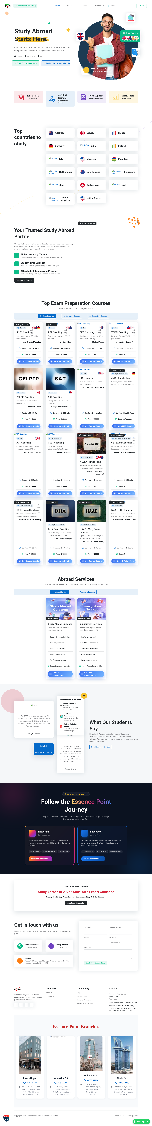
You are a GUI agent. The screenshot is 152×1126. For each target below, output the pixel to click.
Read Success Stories (100, 747)
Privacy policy (133, 1116)
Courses (69, 6)
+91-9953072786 (30, 947)
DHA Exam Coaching (58, 529)
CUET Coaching (56, 443)
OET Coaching (87, 332)
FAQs (112, 6)
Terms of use (119, 1116)
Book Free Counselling (27, 63)
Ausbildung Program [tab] (87, 592)
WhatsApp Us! (142, 1121)
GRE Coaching (87, 378)
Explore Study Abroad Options (59, 63)
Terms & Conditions (84, 1000)
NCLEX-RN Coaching (90, 462)
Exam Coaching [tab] (48, 316)
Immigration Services (91, 624)
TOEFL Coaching (119, 332)
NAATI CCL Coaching (122, 510)
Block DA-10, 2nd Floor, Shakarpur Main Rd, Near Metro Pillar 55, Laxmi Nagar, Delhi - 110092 (122, 1008)
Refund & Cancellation (85, 1003)
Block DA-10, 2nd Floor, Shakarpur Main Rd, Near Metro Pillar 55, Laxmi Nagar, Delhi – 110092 (46, 962)
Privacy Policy (82, 996)
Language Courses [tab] (73, 316)
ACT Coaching (23, 443)
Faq (78, 993)
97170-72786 (61, 1083)
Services (84, 6)
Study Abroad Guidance (60, 624)
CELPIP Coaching (25, 397)
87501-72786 (31, 1083)
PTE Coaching (55, 332)
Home (57, 6)
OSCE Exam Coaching (27, 510)
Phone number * (115, 928)
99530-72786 (92, 1080)
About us (49, 993)
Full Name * (88, 928)
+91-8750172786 (62, 947)
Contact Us (99, 6)
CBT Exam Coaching (121, 443)
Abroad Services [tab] (61, 592)
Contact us (50, 996)
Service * (112, 937)
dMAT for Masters (120, 378)
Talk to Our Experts (24, 280)
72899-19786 (123, 1083)
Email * (86, 937)
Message (87, 947)
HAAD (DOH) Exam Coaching (90, 530)
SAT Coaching (55, 397)
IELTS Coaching (24, 332)
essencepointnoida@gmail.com (125, 1002)
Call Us (142, 6)
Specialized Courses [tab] (99, 316)
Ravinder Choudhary (51, 1116)
